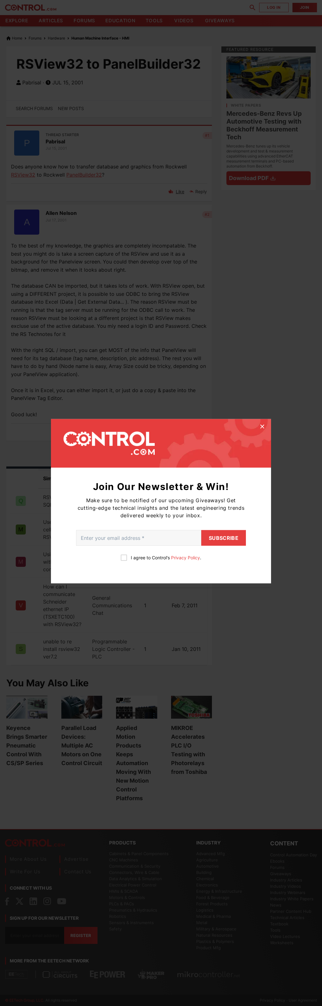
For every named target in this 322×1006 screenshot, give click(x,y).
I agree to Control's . (166, 557)
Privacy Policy (185, 557)
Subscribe (223, 538)
